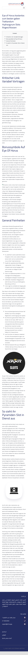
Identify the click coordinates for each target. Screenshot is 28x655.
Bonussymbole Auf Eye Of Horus (14, 39)
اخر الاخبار (4, 632)
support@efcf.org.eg (7, 624)
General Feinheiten (11, 41)
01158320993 (5, 621)
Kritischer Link (5, 91)
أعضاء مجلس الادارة (7, 638)
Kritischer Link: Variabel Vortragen (14, 37)
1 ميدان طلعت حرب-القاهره (8, 618)
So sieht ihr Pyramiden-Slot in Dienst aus (15, 44)
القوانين (4, 635)
